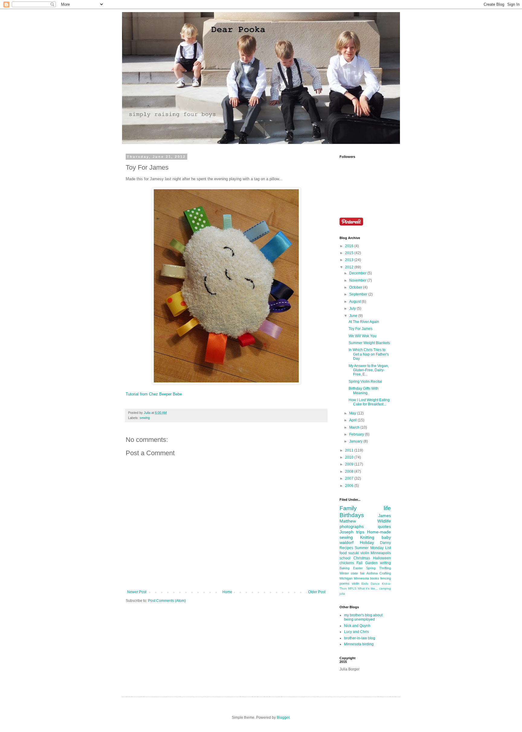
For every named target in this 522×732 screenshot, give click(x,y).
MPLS (352, 588)
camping (385, 588)
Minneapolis (381, 553)
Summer (362, 548)
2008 (349, 471)
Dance (375, 583)
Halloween (382, 558)
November (358, 280)
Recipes (346, 548)
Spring (370, 568)
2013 (349, 260)
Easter (358, 568)
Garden (371, 563)
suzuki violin (358, 553)
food (343, 553)
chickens (347, 563)
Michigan (346, 578)
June (353, 316)
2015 (349, 253)
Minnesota (361, 578)
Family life (365, 508)
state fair (357, 573)
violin (355, 583)
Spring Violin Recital (365, 381)
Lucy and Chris (356, 632)
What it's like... (368, 588)
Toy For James (360, 329)
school (345, 558)
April (353, 420)
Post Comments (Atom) (167, 601)
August (355, 301)
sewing (145, 418)
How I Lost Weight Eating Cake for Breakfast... (369, 402)
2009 (349, 464)
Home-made (379, 531)
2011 (349, 450)
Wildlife (384, 521)
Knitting (367, 537)
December (358, 273)
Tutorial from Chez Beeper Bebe (154, 394)
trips (360, 531)
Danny (385, 543)
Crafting (385, 573)
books (374, 578)
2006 (349, 486)
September (358, 294)
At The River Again (364, 322)
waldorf (346, 542)
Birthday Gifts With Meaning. (364, 390)
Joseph (346, 531)
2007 (349, 478)
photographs (352, 526)
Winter (344, 573)
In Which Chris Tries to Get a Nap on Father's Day (369, 354)
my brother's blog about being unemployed (363, 617)
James (384, 515)
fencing (385, 578)
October (356, 287)
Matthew (348, 521)
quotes (384, 526)
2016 (349, 246)
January (356, 441)
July (353, 308)
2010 (349, 457)
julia (342, 593)
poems (345, 583)
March (354, 427)
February (357, 434)
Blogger (283, 717)
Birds (364, 583)
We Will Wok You (362, 336)
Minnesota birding (359, 644)
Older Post (316, 592)
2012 (349, 267)
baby (386, 537)
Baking (345, 568)
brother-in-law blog (359, 638)
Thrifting (385, 568)
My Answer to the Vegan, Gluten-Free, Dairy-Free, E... (369, 370)
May (353, 413)
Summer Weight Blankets (369, 343)
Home (227, 592)
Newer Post (136, 592)
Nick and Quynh (357, 626)
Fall (359, 563)
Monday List (380, 548)
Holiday (367, 542)
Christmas (361, 558)
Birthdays (352, 515)
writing (385, 563)
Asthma (372, 573)
